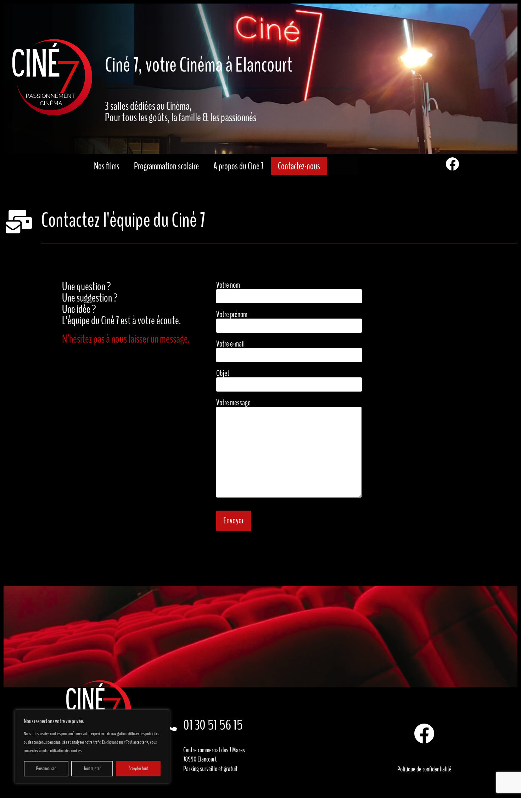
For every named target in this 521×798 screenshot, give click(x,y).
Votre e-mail (230, 344)
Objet (222, 374)
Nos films (106, 166)
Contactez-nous (299, 166)
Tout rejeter (92, 768)
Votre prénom (231, 315)
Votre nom (228, 286)
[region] (92, 746)
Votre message (233, 403)
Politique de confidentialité (424, 769)
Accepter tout (138, 768)
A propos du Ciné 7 (238, 166)
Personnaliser (46, 768)
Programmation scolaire (166, 166)
